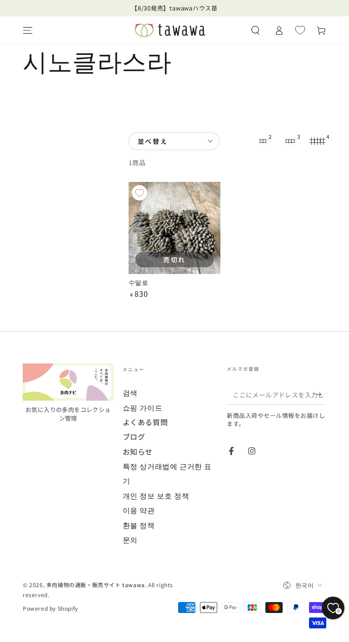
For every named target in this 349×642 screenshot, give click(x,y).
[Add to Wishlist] (139, 193)
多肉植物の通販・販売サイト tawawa (95, 584)
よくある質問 (145, 422)
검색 (130, 392)
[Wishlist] (300, 30)
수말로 (139, 282)
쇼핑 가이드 (143, 407)
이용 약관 (139, 510)
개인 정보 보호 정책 (156, 495)
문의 (130, 539)
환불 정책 (139, 524)
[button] (255, 30)
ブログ (134, 436)
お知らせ (138, 451)
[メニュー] (28, 30)
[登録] (321, 394)
